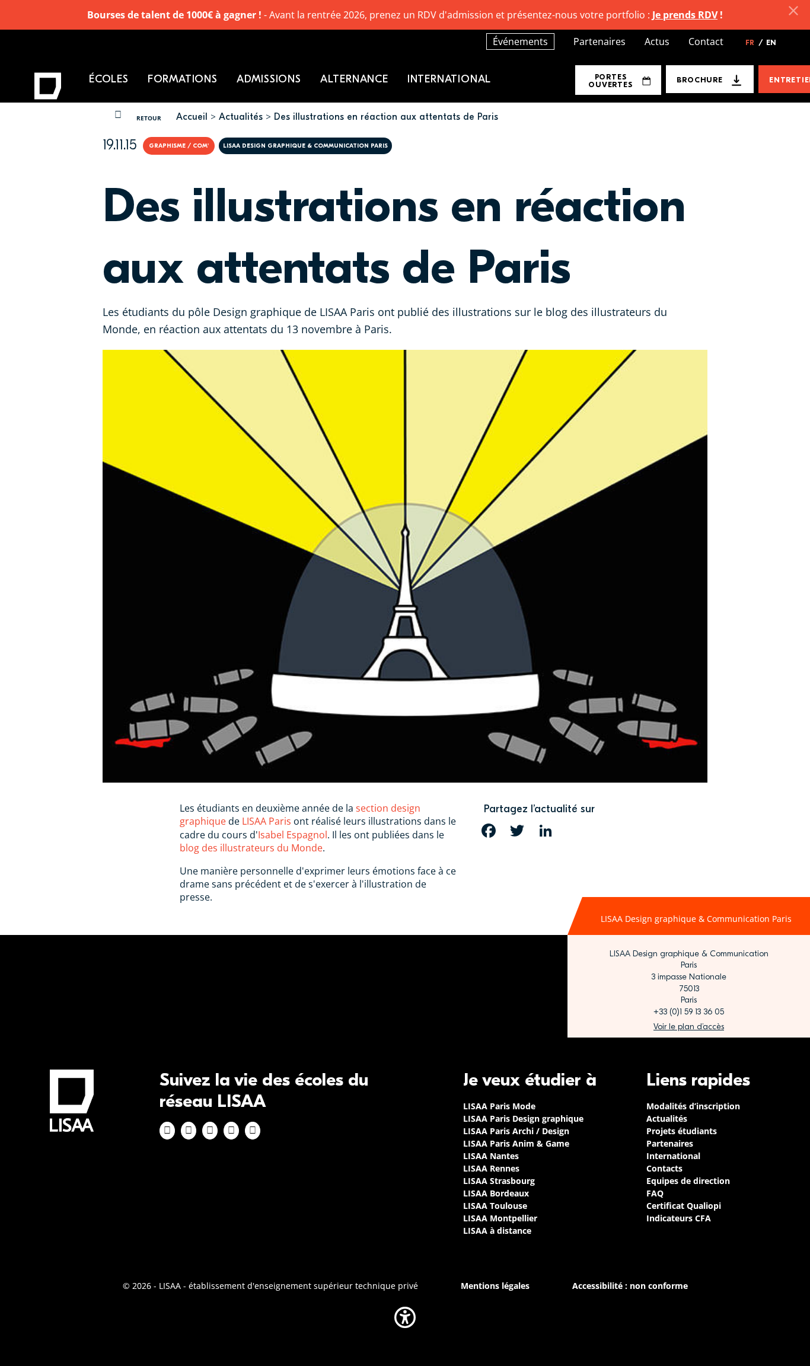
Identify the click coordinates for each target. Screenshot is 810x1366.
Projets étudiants (681, 1131)
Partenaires (599, 41)
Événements (520, 41)
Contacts (664, 1168)
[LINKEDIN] (545, 830)
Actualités (241, 116)
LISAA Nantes (491, 1155)
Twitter (231, 1131)
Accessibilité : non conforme (630, 1285)
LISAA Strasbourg (499, 1180)
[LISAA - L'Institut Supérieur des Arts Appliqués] (72, 1101)
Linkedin (210, 1131)
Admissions (269, 79)
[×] (793, 10)
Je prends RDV (684, 14)
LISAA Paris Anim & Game (516, 1143)
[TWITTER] (517, 830)
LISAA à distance (497, 1230)
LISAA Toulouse (495, 1205)
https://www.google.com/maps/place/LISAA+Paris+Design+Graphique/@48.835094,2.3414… (688, 1027)
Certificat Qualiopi (683, 1205)
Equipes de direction (688, 1180)
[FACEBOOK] (488, 830)
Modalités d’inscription (693, 1106)
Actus (657, 41)
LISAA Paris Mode (499, 1106)
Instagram (188, 1131)
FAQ (655, 1193)
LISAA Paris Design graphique (523, 1118)
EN (771, 43)
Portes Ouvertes (610, 80)
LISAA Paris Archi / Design (516, 1131)
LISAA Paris (266, 821)
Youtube (252, 1131)
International (449, 79)
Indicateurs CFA (678, 1218)
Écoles (109, 79)
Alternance (354, 79)
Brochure (699, 79)
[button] (405, 1317)
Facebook (167, 1131)
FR (754, 43)
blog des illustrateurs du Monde (251, 847)
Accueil (192, 116)
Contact (705, 41)
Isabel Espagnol (292, 834)
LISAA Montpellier (500, 1218)
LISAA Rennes (491, 1168)
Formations (183, 79)
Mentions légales (495, 1285)
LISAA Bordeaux (496, 1193)
